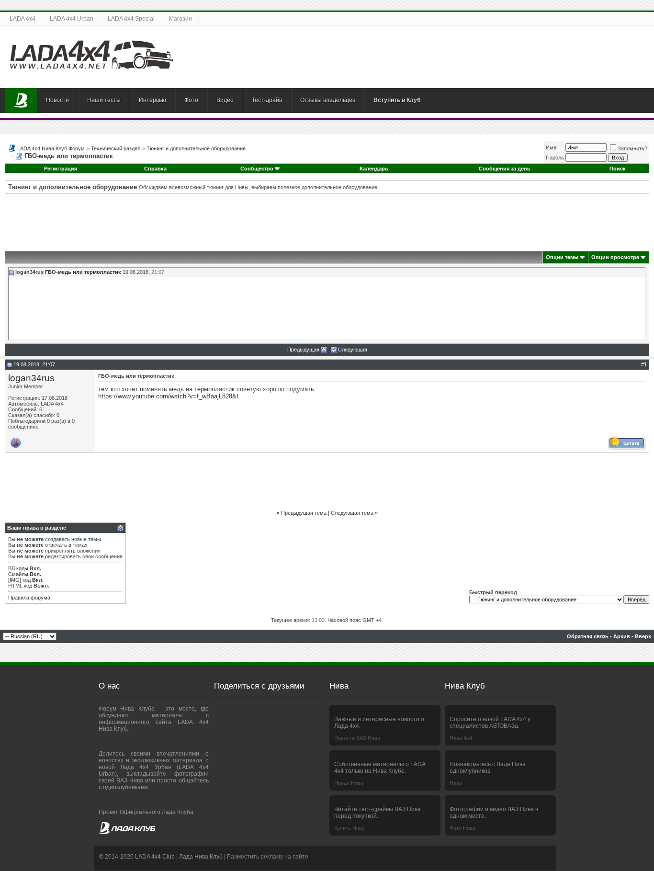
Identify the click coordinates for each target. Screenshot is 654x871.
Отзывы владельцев (327, 100)
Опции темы (562, 257)
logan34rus (31, 378)
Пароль (555, 157)
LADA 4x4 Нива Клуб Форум (51, 148)
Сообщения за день (504, 168)
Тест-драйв (267, 100)
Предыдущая (303, 349)
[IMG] (14, 580)
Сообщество (256, 168)
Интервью (152, 100)
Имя (551, 147)
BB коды (18, 568)
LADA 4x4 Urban (71, 18)
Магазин (180, 18)
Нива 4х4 (461, 738)
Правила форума (29, 597)
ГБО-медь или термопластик (83, 272)
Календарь (374, 168)
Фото (191, 100)
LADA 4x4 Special (131, 18)
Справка (155, 168)
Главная (21, 100)
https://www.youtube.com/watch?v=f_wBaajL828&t (168, 396)
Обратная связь (588, 636)
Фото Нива (462, 828)
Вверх (643, 636)
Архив (621, 636)
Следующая (352, 349)
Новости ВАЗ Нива (357, 738)
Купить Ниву (349, 828)
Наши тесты (104, 100)
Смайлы (18, 574)
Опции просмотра (615, 257)
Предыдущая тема (304, 513)
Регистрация (60, 168)
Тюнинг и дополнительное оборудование (196, 148)
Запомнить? (632, 148)
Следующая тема (352, 513)
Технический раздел (115, 148)
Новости (57, 100)
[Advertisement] (327, 222)
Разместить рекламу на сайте (267, 856)
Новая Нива (348, 783)
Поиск (617, 168)
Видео (225, 100)
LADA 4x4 (22, 18)
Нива (456, 783)
